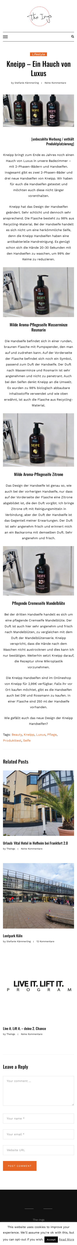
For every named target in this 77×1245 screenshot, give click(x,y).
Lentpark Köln (13, 935)
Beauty (17, 734)
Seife (27, 740)
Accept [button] (51, 1239)
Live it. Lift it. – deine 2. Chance (24, 1028)
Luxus (40, 734)
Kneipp (29, 734)
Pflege (52, 734)
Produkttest (12, 740)
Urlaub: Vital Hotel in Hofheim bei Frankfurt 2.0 (35, 843)
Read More (66, 1239)
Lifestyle (38, 54)
